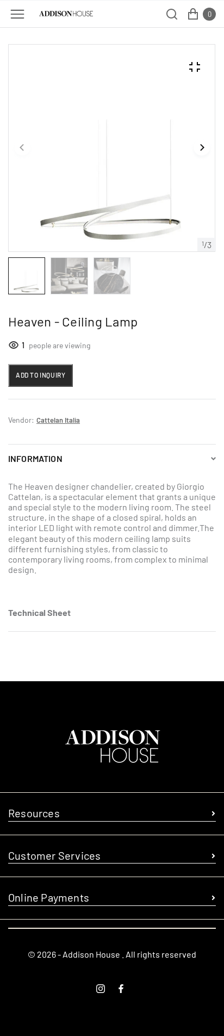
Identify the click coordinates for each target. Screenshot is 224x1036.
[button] (22, 148)
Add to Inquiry (40, 375)
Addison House (91, 954)
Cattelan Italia (58, 420)
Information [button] (35, 458)
